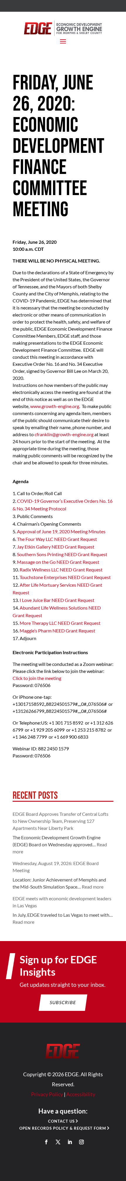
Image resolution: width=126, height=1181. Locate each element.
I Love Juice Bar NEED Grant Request (57, 600)
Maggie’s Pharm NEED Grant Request (57, 630)
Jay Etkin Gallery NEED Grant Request (55, 546)
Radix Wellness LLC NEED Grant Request (61, 569)
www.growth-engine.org (54, 406)
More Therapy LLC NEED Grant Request (60, 623)
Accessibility (80, 1094)
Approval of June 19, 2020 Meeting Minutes (61, 531)
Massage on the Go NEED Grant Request (58, 562)
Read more (92, 886)
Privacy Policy (47, 1094)
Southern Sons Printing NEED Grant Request (62, 554)
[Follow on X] (58, 1142)
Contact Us (61, 1121)
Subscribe (63, 1002)
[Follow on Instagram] (81, 1142)
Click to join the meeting (37, 678)
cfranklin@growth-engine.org (64, 434)
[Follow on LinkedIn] (69, 1142)
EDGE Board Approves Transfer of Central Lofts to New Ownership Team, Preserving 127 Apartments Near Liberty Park (60, 821)
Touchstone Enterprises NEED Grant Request (65, 577)
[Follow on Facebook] (46, 1142)
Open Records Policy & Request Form (62, 1128)
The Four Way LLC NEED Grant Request (57, 539)
